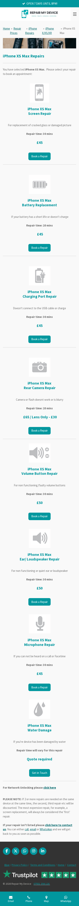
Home (6, 28)
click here (49, 787)
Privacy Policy (20, 865)
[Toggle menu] (75, 14)
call (27, 829)
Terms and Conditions (42, 865)
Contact (71, 865)
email (33, 829)
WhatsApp (46, 829)
